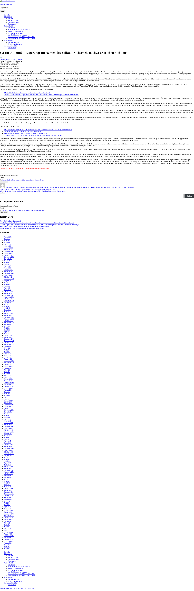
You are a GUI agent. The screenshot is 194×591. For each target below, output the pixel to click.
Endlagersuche (115, 187)
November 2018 (9, 406)
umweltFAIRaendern (6, 4)
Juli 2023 (7, 304)
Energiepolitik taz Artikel (16, 33)
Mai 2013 (7, 527)
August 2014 (8, 499)
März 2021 (7, 355)
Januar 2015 (8, 490)
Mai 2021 (7, 352)
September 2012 (9, 541)
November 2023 (9, 297)
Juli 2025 (7, 260)
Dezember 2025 (9, 251)
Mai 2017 (7, 439)
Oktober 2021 (8, 342)
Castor (101, 187)
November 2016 (9, 450)
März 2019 (7, 399)
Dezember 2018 (9, 404)
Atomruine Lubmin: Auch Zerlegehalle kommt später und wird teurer (22, 228)
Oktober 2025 (8, 255)
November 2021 (9, 341)
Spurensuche (12, 24)
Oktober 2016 (8, 452)
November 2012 (9, 537)
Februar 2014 (8, 510)
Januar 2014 (8, 512)
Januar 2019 (8, 403)
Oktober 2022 (8, 321)
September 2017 (9, 432)
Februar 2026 (8, 248)
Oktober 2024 (8, 277)
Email (2, 178)
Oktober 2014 (8, 496)
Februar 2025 (8, 270)
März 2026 (7, 246)
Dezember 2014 (9, 492)
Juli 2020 (7, 370)
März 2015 (7, 486)
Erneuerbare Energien (15, 44)
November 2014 (9, 494)
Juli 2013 (7, 523)
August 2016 (8, 455)
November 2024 (9, 275)
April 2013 (7, 528)
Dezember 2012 (9, 536)
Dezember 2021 (9, 339)
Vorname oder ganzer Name (9, 175)
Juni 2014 (7, 503)
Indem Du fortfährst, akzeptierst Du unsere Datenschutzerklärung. (23, 180)
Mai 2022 (7, 330)
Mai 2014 (7, 505)
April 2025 (7, 266)
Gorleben (124, 187)
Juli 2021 (7, 348)
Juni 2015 (7, 481)
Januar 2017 (8, 446)
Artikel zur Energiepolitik (16, 31)
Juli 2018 (7, 414)
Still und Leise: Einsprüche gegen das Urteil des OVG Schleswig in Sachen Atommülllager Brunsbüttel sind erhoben (41, 95)
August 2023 (8, 302)
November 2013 (9, 516)
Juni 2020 (7, 372)
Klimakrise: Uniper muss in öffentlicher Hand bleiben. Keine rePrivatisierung (24, 226)
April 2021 (7, 353)
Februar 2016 (8, 466)
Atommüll (63, 187)
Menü (2, 11)
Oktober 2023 (8, 299)
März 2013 (7, 530)
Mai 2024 (7, 286)
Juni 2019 (7, 394)
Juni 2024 (7, 284)
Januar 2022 (8, 337)
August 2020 (8, 368)
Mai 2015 (7, 483)
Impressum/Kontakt (10, 46)
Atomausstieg (44, 187)
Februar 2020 (8, 379)
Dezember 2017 (9, 426)
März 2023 (7, 312)
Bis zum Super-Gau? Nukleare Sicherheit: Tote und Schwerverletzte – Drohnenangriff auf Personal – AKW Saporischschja (39, 225)
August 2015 (8, 477)
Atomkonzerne (54, 187)
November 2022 (9, 319)
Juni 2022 (7, 328)
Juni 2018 (7, 415)
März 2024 (7, 290)
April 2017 (7, 441)
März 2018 (7, 421)
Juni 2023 (7, 306)
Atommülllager (71, 187)
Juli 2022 (7, 326)
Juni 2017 (7, 437)
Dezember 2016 (9, 448)
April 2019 (7, 397)
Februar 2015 (8, 488)
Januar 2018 (8, 424)
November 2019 (9, 384)
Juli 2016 (7, 457)
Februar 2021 (8, 357)
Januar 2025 (8, 271)
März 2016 (7, 465)
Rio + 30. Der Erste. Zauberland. (10, 221)
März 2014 (7, 508)
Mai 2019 (7, 395)
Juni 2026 (7, 240)
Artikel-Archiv (8, 26)
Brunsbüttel (95, 187)
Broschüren (11, 28)
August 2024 (8, 281)
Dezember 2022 (9, 317)
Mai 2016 (7, 461)
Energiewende (8, 40)
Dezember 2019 (9, 383)
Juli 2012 (7, 545)
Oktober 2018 (8, 408)
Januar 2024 (8, 293)
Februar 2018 (8, 423)
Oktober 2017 (8, 430)
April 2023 (7, 310)
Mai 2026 (7, 242)
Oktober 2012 (8, 539)
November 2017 (9, 428)
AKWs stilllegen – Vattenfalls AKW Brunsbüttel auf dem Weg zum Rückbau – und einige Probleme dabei (38, 130)
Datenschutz (12, 48)
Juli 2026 (7, 239)
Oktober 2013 (8, 517)
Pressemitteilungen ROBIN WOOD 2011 (21, 37)
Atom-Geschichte (13, 22)
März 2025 (7, 268)
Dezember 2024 (9, 273)
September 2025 (9, 257)
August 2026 (8, 237)
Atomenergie (8, 17)
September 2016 (9, 454)
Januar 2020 (8, 381)
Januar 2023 (8, 315)
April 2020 (7, 375)
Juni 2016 (7, 459)
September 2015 (9, 476)
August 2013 (8, 521)
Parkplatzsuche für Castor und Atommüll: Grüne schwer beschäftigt (25, 133)
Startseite (7, 15)
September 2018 (9, 410)
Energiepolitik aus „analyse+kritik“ (19, 29)
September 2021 (9, 344)
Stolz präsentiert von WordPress (24, 588)
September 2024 (9, 279)
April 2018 (7, 419)
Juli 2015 (7, 479)
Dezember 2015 (9, 470)
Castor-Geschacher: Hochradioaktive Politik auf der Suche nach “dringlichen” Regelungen (33, 135)
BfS (89, 187)
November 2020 (9, 363)
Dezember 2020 (9, 361)
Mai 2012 (7, 548)
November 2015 (9, 472)
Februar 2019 (8, 401)
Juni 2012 (7, 547)
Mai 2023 (7, 308)
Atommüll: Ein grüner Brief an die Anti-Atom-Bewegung (22, 131)
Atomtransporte (82, 187)
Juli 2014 (7, 501)
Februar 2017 (8, 445)
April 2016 (7, 463)
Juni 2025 (7, 262)
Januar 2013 (8, 534)
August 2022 (8, 324)
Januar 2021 (8, 359)
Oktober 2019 (8, 386)
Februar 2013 (8, 532)
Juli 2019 (7, 392)
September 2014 (9, 497)
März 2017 (7, 443)
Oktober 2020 (8, 364)
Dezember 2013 (9, 514)
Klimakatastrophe (13, 42)
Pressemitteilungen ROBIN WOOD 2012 (21, 38)
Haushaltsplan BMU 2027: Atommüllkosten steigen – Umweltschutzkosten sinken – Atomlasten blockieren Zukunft (37, 223)
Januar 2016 (8, 468)
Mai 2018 (7, 417)
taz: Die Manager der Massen (17, 35)
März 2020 (7, 377)
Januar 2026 (8, 250)
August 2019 (8, 390)
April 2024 (7, 288)
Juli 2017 (7, 435)
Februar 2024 (8, 291)
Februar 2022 (8, 335)
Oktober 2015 (8, 474)
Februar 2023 (8, 313)
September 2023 (9, 301)
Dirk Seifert (8, 187)
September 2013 (9, 519)
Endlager (107, 187)
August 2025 (8, 259)
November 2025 (9, 253)
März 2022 (7, 333)
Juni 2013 (7, 525)
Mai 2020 (7, 373)
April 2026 (7, 244)
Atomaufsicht (35, 187)
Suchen (2, 193)
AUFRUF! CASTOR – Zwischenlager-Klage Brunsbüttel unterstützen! (27, 93)
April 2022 (7, 332)
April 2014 (7, 506)
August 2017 (8, 434)
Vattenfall (131, 187)
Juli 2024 (7, 282)
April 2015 (7, 485)
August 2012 (8, 543)
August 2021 (8, 346)
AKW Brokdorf (13, 20)
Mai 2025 (7, 264)
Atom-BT (11, 18)
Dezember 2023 (9, 295)
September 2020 (9, 366)
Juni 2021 (7, 350)
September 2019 (9, 388)
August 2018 (8, 412)
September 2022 (9, 322)
